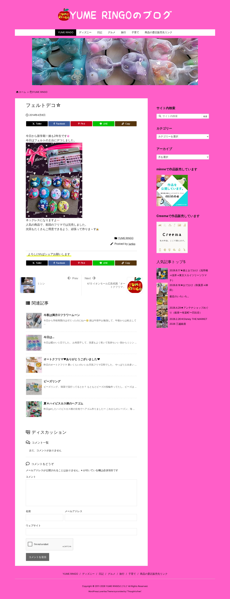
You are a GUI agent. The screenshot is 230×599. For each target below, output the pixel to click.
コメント (31, 476)
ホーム (22, 92)
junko (132, 243)
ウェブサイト (33, 525)
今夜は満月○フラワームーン (62, 315)
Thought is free (134, 591)
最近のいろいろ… (179, 296)
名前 (28, 511)
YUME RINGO (40, 92)
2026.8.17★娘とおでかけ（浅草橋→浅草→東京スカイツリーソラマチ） (188, 275)
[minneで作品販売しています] (172, 190)
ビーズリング (52, 381)
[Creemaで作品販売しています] (172, 237)
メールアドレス (73, 511)
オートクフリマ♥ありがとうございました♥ (72, 359)
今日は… (49, 337)
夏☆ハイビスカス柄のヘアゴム (63, 403)
